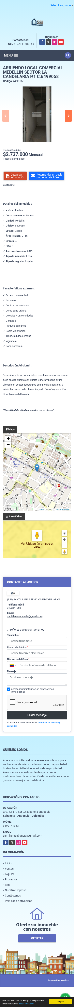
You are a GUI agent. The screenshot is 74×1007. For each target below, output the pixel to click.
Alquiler (9, 874)
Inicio (8, 863)
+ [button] (8, 438)
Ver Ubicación (31, 544)
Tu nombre (13, 635)
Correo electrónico (17, 647)
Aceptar (60, 1001)
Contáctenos (13, 895)
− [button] (8, 444)
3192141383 (21, 43)
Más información (26, 1003)
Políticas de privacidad (18, 900)
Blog (7, 884)
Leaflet (41, 509)
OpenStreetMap (62, 509)
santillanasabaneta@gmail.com (24, 616)
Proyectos (11, 879)
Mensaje (12, 671)
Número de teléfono (18, 659)
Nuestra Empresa (15, 890)
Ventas (9, 868)
